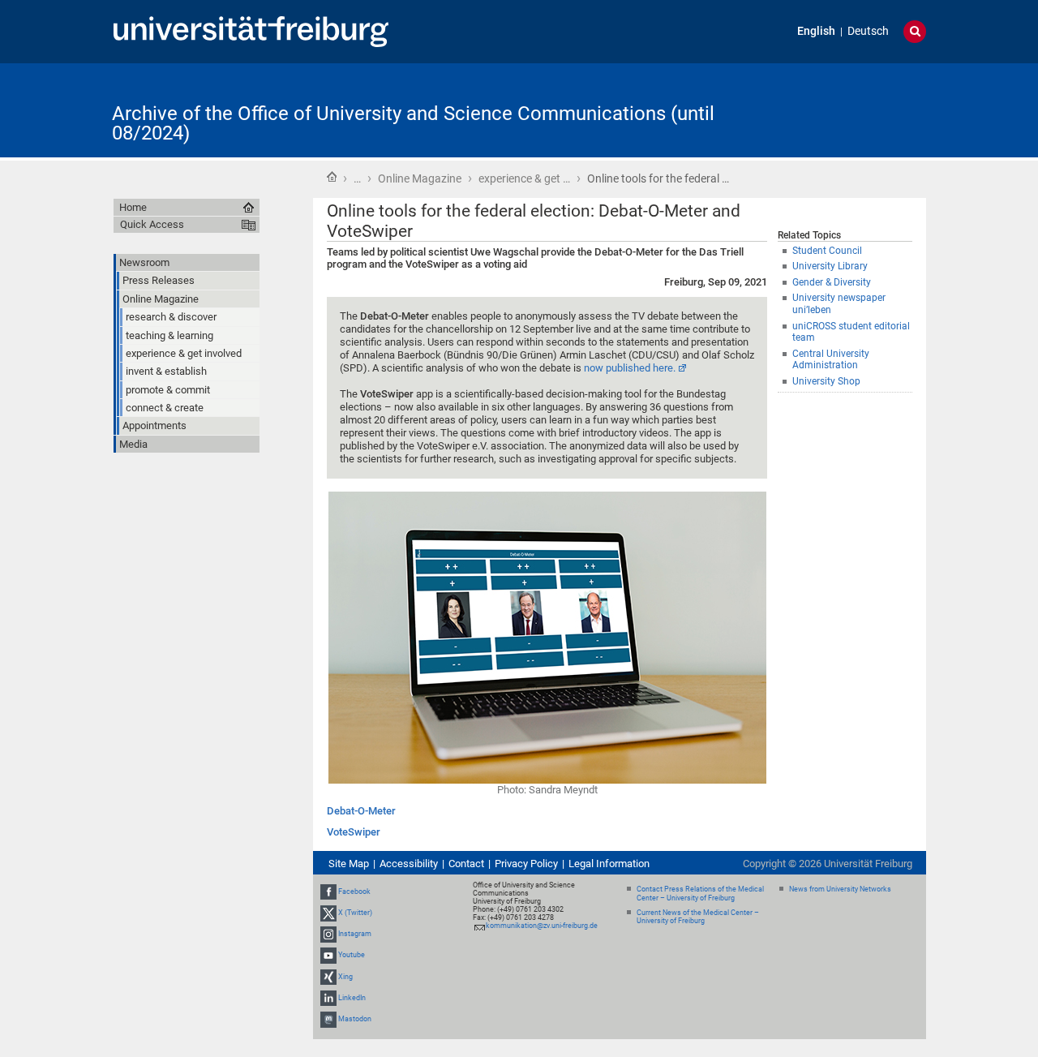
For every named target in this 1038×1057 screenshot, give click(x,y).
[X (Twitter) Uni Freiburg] (328, 913)
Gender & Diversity (831, 282)
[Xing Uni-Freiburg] (328, 977)
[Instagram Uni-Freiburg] (328, 934)
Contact (466, 863)
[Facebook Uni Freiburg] (328, 891)
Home (332, 177)
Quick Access (152, 224)
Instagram (354, 934)
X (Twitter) (355, 913)
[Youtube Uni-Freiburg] (328, 956)
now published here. (630, 368)
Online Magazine (419, 178)
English (816, 31)
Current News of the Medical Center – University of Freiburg (698, 917)
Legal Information (609, 863)
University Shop (826, 381)
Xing (345, 977)
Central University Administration (830, 360)
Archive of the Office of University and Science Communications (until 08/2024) (413, 123)
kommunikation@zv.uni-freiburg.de (542, 926)
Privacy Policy (526, 863)
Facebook (354, 891)
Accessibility (409, 863)
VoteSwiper (353, 832)
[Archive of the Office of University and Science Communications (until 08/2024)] (846, 109)
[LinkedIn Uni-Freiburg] (328, 998)
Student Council (827, 250)
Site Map (348, 863)
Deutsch (868, 31)
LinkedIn (352, 998)
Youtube (351, 956)
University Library (830, 266)
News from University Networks (840, 889)
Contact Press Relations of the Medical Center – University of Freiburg (700, 893)
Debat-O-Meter (361, 811)
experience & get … (524, 178)
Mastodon (354, 1019)
